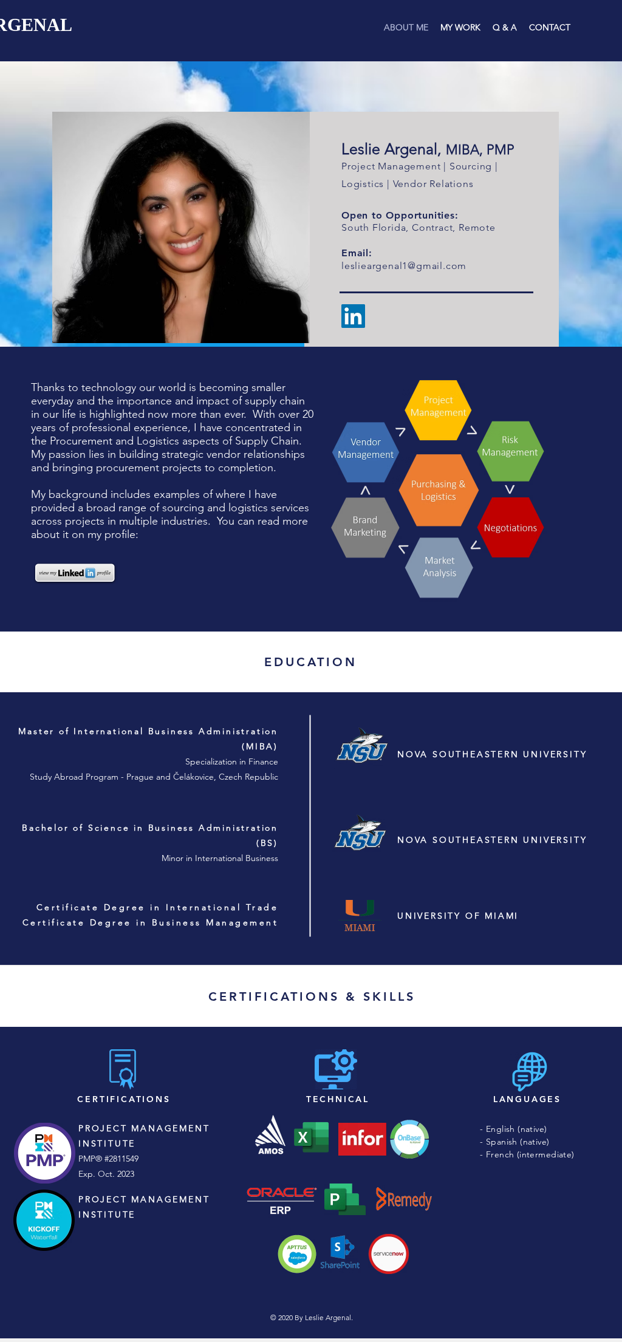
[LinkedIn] (353, 316)
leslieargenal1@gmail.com (403, 265)
